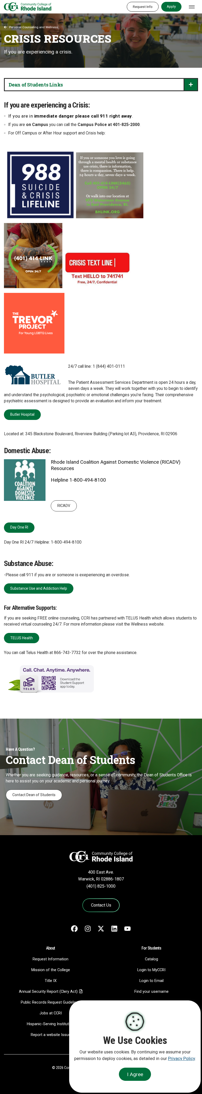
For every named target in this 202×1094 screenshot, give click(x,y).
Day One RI (19, 527)
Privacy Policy (181, 1058)
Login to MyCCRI (151, 969)
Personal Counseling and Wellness (33, 27)
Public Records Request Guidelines (50, 1002)
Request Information (50, 959)
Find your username (151, 991)
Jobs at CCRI (50, 1013)
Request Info (143, 6)
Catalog (151, 959)
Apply (171, 6)
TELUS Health (21, 638)
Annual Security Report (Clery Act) (48, 991)
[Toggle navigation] (191, 7)
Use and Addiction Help (38, 588)
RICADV (63, 506)
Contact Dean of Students (33, 795)
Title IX (51, 980)
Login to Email (151, 980)
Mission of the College (50, 969)
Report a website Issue (50, 1034)
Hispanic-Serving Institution (50, 1024)
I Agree (135, 1074)
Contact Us (101, 905)
